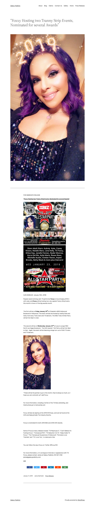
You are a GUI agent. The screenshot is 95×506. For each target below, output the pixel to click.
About (40, 6)
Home (72, 6)
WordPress (81, 500)
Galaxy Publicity (15, 6)
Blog (45, 6)
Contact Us (58, 6)
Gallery (66, 6)
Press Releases (80, 6)
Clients (51, 6)
